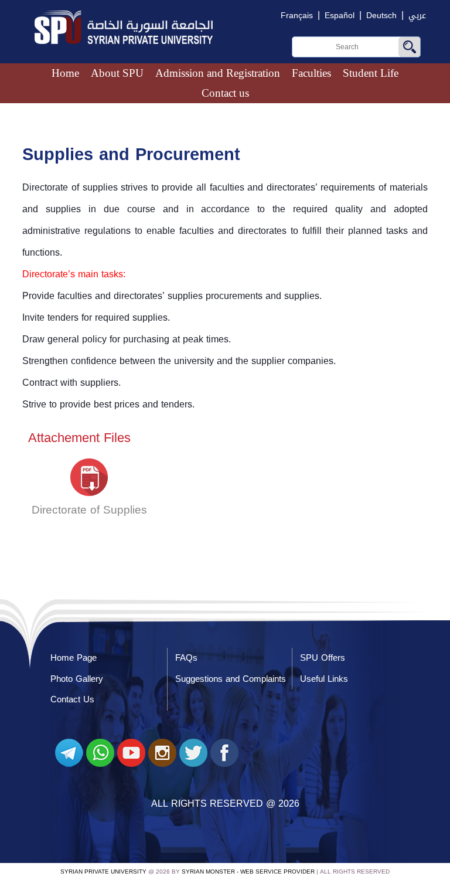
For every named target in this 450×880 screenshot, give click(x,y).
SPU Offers (322, 658)
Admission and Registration (217, 73)
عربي (417, 15)
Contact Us (72, 699)
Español (339, 15)
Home (65, 73)
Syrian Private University (103, 871)
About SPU (117, 73)
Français (297, 15)
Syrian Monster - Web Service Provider (248, 871)
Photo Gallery (76, 679)
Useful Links (324, 679)
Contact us (225, 93)
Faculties (311, 73)
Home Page (73, 658)
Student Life (370, 73)
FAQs (186, 658)
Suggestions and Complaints (230, 679)
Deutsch (381, 15)
